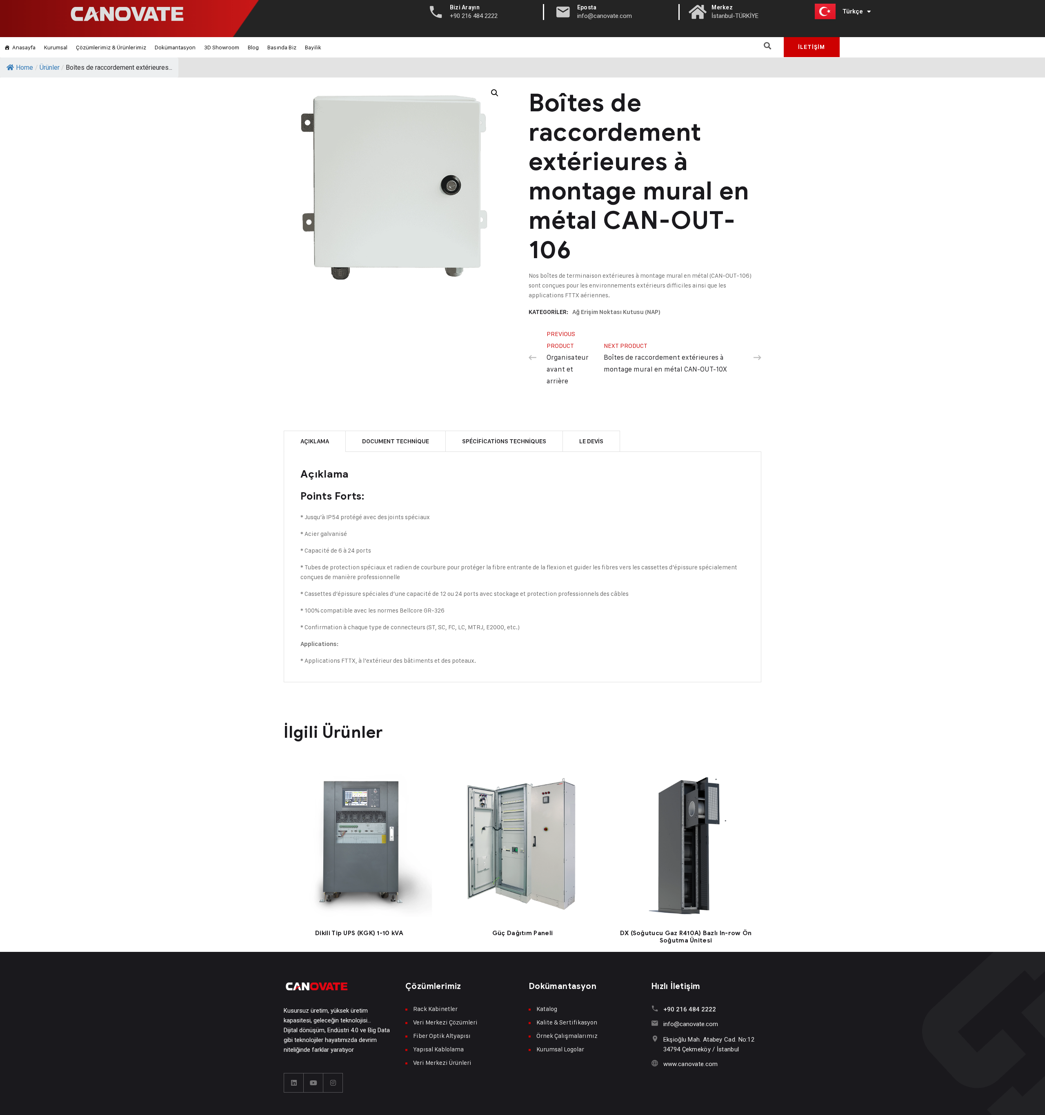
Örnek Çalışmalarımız (567, 1036)
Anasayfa (24, 47)
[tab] (315, 441)
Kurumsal (55, 47)
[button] (767, 45)
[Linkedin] (294, 1083)
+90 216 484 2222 (689, 1009)
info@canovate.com (690, 1024)
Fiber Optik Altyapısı (442, 1036)
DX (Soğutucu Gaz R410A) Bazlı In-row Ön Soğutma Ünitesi (686, 936)
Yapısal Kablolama (438, 1049)
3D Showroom (221, 47)
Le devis (591, 441)
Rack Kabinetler (435, 1009)
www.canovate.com (690, 1064)
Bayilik (313, 47)
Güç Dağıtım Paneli (522, 933)
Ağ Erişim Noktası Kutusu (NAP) (616, 312)
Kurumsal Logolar (560, 1049)
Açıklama (314, 441)
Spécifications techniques (504, 441)
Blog (253, 47)
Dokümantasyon (175, 47)
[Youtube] (313, 1083)
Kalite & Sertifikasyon (566, 1022)
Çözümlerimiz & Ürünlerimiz (111, 47)
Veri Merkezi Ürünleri (442, 1062)
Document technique (395, 441)
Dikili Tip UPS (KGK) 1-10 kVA (359, 933)
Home (24, 67)
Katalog (546, 1009)
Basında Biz (281, 47)
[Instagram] (333, 1083)
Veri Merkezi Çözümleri (445, 1022)
